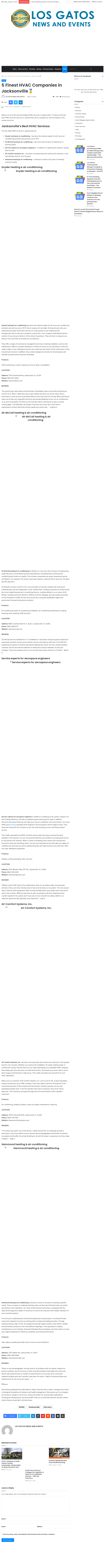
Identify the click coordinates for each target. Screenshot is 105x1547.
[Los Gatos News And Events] (52, 18)
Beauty (77, 107)
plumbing (12, 825)
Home (15, 69)
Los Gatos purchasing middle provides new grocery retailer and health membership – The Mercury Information (95, 151)
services (48, 1407)
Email (4, 1526)
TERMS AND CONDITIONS (81, 2)
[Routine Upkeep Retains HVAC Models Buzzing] (59, 1453)
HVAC (65, 69)
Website (39, 1526)
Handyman (58, 69)
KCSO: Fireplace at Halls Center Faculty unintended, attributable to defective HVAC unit (11, 1464)
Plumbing (32, 69)
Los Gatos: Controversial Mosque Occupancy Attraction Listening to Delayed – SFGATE (95, 167)
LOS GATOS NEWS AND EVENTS (15, 96)
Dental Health (79, 117)
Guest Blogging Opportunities (85, 120)
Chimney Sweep (48, 69)
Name (4, 1519)
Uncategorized (80, 139)
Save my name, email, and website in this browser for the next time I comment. (29, 1534)
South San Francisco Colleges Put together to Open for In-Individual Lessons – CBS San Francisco (34, 1474)
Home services (23, 69)
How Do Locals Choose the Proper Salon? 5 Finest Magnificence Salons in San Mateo (88, 211)
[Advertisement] (52, 47)
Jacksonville (35, 1407)
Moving (39, 69)
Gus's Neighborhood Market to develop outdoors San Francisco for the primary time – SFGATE (94, 198)
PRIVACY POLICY (97, 2)
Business (78, 110)
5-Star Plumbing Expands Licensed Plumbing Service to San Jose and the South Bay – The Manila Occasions (94, 182)
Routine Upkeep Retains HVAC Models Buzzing (58, 1461)
